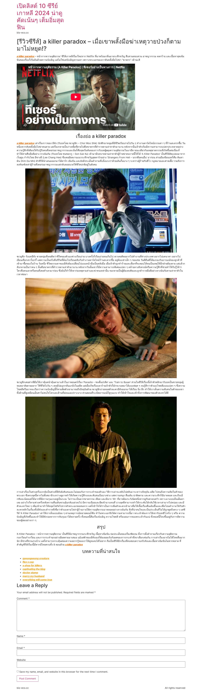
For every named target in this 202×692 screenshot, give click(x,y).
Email (21, 648)
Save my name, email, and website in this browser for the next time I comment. (63, 672)
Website (21, 660)
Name (21, 636)
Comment (23, 598)
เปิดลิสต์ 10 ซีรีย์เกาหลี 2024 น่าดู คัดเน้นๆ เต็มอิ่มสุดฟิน (40, 16)
